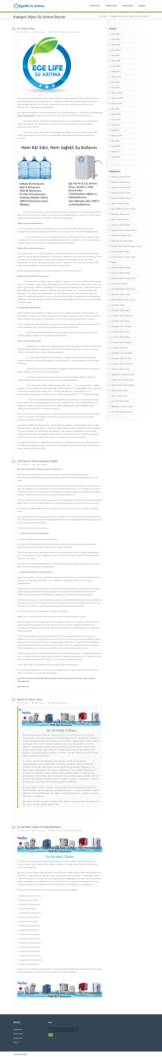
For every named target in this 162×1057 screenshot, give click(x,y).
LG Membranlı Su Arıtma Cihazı (123, 278)
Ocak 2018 (115, 146)
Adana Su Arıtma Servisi (120, 176)
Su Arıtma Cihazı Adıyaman (122, 315)
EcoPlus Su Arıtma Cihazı (121, 235)
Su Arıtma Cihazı (26, 28)
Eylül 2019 (115, 87)
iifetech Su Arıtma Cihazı (120, 267)
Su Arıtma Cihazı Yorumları (121, 363)
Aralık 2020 (115, 44)
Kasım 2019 (116, 76)
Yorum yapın (40, 32)
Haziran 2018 (116, 135)
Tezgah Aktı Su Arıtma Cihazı (122, 374)
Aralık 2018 (115, 124)
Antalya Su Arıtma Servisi (121, 198)
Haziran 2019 (116, 103)
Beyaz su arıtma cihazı (58, 703)
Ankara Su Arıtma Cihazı (121, 192)
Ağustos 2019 (116, 92)
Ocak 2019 (115, 119)
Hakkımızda (111, 6)
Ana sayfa (103, 16)
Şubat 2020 (115, 60)
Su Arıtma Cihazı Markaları (121, 353)
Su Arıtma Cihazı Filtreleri (121, 326)
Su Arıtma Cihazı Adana (120, 310)
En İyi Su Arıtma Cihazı (120, 251)
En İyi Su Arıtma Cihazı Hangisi (123, 257)
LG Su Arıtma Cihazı (119, 283)
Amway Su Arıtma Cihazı (121, 187)
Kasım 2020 (116, 50)
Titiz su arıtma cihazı (119, 395)
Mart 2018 (115, 141)
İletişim (142, 6)
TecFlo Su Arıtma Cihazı (120, 369)
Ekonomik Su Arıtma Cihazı (122, 240)
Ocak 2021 (115, 39)
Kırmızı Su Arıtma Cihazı (120, 273)
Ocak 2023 (115, 34)
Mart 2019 (115, 108)
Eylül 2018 (115, 130)
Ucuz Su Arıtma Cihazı (120, 401)
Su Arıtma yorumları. (73, 32)
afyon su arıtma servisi (60, 830)
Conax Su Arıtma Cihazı (120, 224)
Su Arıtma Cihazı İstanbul (121, 342)
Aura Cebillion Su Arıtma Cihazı (123, 208)
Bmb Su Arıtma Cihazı (120, 219)
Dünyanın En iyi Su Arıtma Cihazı (124, 230)
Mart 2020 (115, 55)
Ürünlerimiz (94, 6)
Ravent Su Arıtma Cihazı (121, 294)
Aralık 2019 (115, 71)
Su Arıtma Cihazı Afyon (120, 321)
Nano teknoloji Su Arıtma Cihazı (123, 289)
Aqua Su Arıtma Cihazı (120, 203)
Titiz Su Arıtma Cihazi (119, 390)
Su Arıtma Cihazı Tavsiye (121, 358)
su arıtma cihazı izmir (119, 347)
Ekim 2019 (115, 82)
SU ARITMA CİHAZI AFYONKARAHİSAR (39, 827)
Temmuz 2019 (117, 98)
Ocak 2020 (115, 66)
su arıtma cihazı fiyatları (120, 337)
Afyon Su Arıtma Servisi (120, 182)
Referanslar (128, 6)
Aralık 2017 (115, 151)
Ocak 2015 (115, 157)
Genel (113, 262)
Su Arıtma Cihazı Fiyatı (120, 331)
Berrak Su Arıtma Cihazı (120, 214)
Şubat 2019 (115, 114)
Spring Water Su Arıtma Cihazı (123, 299)
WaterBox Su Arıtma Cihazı (122, 406)
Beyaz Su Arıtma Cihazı (29, 699)
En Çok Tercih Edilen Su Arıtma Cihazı (126, 246)
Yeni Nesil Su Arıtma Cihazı (122, 411)
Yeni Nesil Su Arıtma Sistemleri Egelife (37, 461)
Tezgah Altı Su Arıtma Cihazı (122, 379)
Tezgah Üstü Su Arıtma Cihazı (123, 385)
